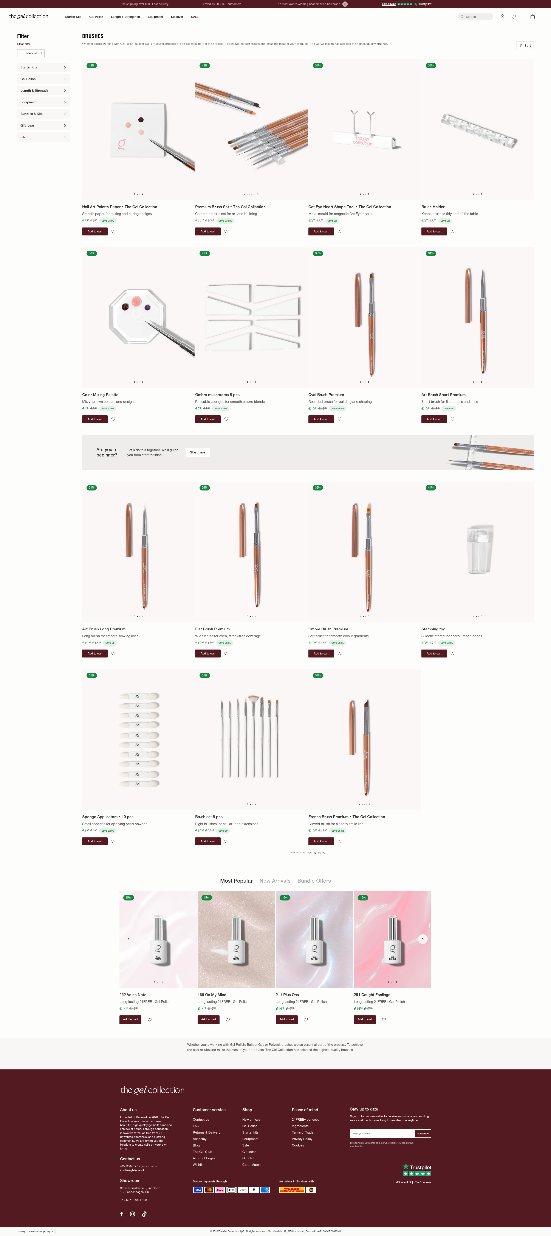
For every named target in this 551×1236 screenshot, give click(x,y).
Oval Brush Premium (326, 394)
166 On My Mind (212, 994)
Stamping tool (433, 629)
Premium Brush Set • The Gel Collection (230, 207)
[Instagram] (132, 1214)
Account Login (204, 1158)
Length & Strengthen (125, 17)
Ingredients (300, 1126)
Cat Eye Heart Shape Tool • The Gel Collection (349, 207)
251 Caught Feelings (372, 994)
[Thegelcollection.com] (28, 17)
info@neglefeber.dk (132, 1170)
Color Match (251, 1165)
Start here (197, 452)
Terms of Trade (302, 1132)
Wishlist (198, 1165)
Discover (177, 17)
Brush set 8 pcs (209, 817)
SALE (195, 17)
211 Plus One (287, 994)
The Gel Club (202, 1152)
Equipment (155, 17)
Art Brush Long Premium (103, 629)
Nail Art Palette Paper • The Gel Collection (119, 207)
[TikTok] (144, 1214)
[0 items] (533, 16)
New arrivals (251, 1119)
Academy (199, 1139)
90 (323, 852)
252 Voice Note (132, 994)
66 (319, 852)
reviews (422, 1182)
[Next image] (142, 194)
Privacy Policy (302, 1139)
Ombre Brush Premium (328, 629)
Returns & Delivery (206, 1132)
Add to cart (130, 1019)
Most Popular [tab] (236, 881)
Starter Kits (73, 17)
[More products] (423, 939)
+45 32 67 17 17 (130, 1166)
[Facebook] (121, 1214)
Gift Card (248, 1158)
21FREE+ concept (305, 1119)
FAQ (196, 1126)
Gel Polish (96, 17)
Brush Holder (432, 207)
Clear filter (23, 44)
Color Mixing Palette (100, 394)
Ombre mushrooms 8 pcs (217, 394)
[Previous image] (134, 194)
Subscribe (423, 1133)
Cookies (298, 1145)
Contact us (201, 1119)
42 (315, 852)
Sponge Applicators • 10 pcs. (108, 817)
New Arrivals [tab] (275, 881)
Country (21, 1231)
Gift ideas (249, 1152)
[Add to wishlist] (113, 231)
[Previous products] (128, 939)
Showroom (130, 1180)
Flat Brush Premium (212, 629)
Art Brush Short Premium (443, 394)
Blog (196, 1145)
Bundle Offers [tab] (314, 881)
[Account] (502, 16)
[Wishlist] (514, 17)
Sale (245, 1145)
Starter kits (250, 1132)
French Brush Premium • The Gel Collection (346, 817)
